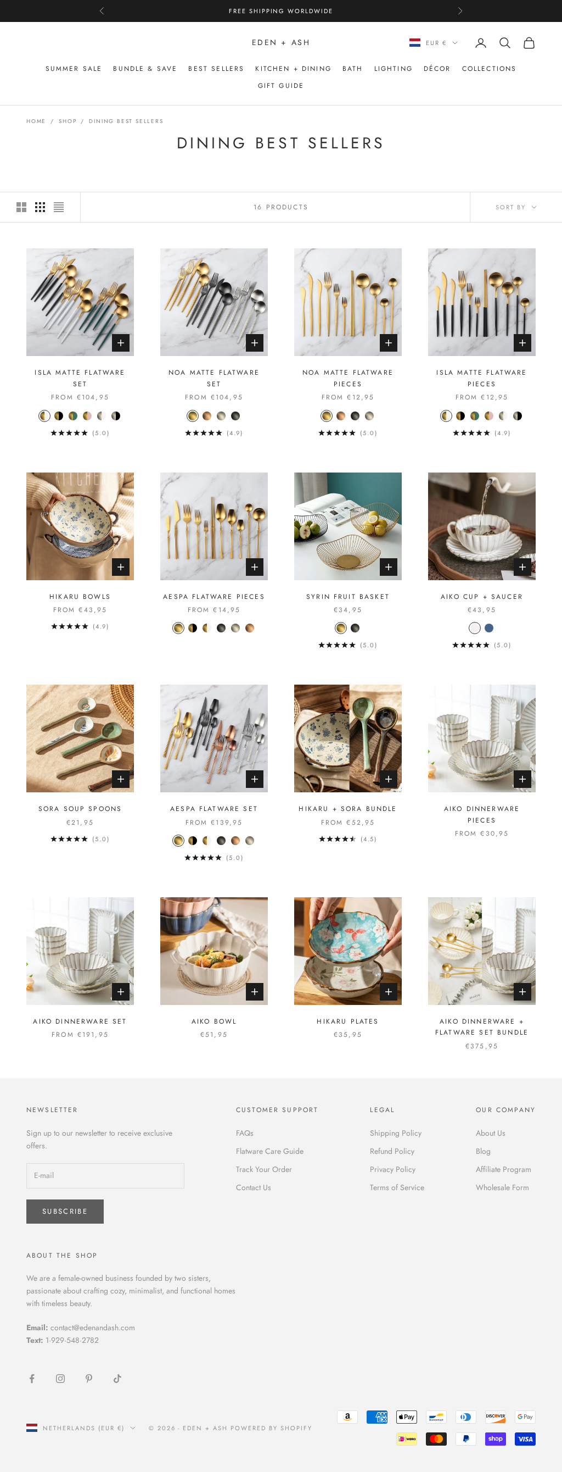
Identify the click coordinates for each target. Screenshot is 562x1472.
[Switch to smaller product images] (40, 207)
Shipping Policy (396, 1132)
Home (36, 121)
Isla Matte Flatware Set (80, 378)
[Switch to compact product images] (59, 207)
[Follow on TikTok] (117, 1378)
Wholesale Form (502, 1187)
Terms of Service (397, 1187)
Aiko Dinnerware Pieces (482, 814)
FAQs (245, 1132)
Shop (67, 121)
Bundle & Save (145, 69)
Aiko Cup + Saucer (482, 597)
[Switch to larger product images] (21, 207)
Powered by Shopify (271, 1428)
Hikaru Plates (348, 1021)
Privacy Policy (392, 1169)
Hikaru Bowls (80, 597)
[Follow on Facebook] (31, 1378)
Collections (489, 69)
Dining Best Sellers (126, 121)
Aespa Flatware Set (214, 809)
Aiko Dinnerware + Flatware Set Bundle (482, 1026)
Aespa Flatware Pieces (214, 597)
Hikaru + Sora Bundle (348, 809)
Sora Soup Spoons (80, 809)
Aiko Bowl (214, 1021)
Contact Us (253, 1187)
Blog (483, 1151)
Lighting (393, 69)
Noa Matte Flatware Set (214, 378)
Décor (437, 69)
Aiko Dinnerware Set (80, 1021)
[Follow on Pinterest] (88, 1378)
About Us (490, 1132)
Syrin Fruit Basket (348, 597)
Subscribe (65, 1211)
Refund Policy (392, 1151)
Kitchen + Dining (293, 69)
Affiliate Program (503, 1169)
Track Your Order (264, 1169)
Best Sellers (216, 69)
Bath (352, 69)
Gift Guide (281, 86)
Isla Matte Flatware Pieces (481, 378)
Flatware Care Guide (270, 1151)
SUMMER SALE (74, 69)
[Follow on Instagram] (60, 1378)
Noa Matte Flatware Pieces (348, 378)
